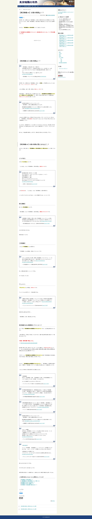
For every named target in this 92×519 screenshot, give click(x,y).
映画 (32, 6)
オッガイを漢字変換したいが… (65, 29)
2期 (61, 61)
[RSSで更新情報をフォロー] (72, 1)
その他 (60, 53)
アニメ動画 (61, 57)
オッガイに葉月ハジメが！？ (64, 20)
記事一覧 (19, 6)
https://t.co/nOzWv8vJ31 (40, 260)
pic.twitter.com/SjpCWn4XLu (27, 436)
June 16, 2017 (39, 439)
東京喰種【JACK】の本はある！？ (28, 482)
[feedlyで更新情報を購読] (70, 1)
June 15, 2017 (46, 456)
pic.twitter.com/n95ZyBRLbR (27, 303)
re (22, 6)
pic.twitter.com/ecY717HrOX (46, 221)
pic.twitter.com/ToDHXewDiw (27, 181)
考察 (35, 6)
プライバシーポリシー (63, 68)
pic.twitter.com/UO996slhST (27, 74)
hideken (53, 500)
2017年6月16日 (43, 76)
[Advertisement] (37, 48)
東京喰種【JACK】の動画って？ (27, 483)
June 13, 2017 (47, 223)
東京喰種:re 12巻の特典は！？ (27, 479)
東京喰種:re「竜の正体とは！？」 (65, 24)
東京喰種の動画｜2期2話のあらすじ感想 (28, 506)
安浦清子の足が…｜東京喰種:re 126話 (66, 25)
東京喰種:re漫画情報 (27, 6)
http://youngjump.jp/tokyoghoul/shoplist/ (29, 343)
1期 (61, 59)
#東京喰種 (27, 108)
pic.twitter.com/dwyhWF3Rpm (43, 407)
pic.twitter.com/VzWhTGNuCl (34, 108)
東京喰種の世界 (47, 517)
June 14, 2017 (42, 110)
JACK (38, 6)
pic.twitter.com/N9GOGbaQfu (27, 262)
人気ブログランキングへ (62, 77)
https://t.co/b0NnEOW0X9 (47, 301)
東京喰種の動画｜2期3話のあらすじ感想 (28, 509)
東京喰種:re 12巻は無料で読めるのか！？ (29, 484)
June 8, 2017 (45, 264)
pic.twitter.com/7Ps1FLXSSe (27, 454)
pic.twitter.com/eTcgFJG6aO (29, 394)
